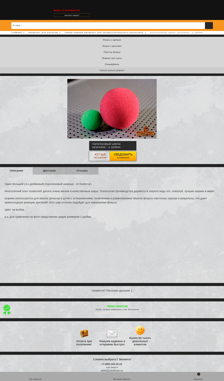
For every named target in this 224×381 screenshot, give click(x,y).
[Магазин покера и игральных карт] (13, 10)
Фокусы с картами (112, 40)
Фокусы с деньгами (112, 46)
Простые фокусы (112, 52)
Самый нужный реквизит (112, 70)
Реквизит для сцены (112, 58)
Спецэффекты (112, 64)
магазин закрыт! (71, 15)
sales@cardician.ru (112, 370)
